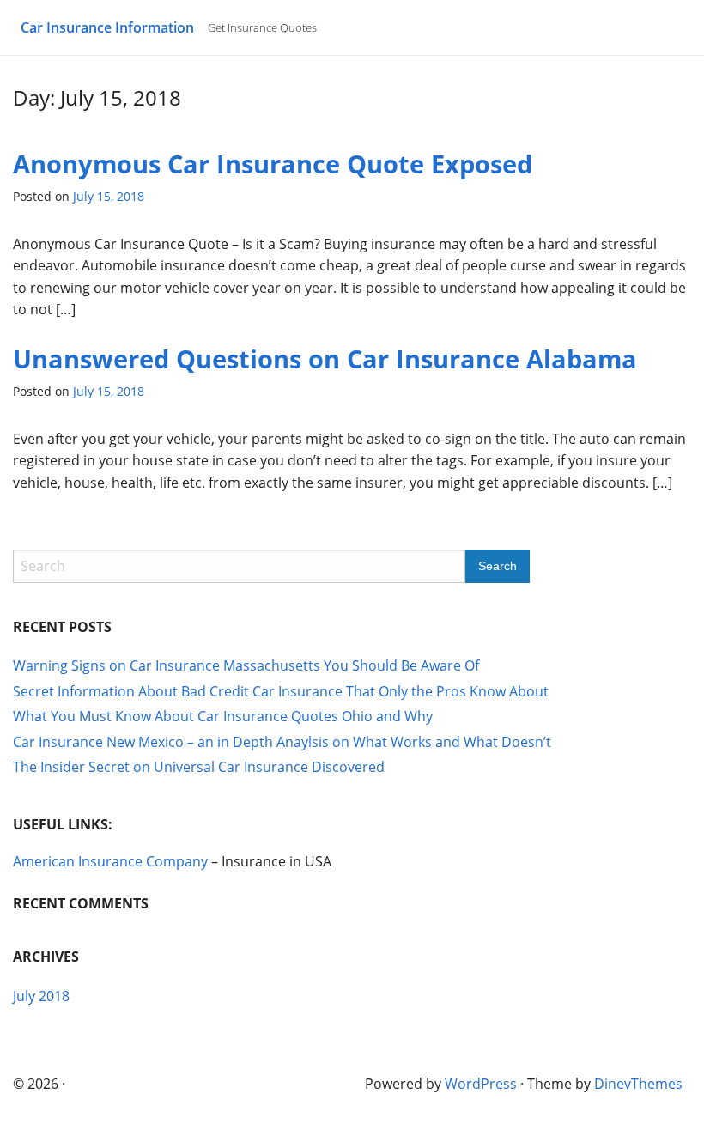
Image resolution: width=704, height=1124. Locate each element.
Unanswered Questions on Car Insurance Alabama (325, 358)
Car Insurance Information (107, 27)
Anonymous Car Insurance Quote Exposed (272, 163)
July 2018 (41, 996)
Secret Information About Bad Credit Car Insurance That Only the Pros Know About (281, 691)
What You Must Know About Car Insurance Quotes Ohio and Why (223, 716)
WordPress (481, 1083)
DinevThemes (638, 1083)
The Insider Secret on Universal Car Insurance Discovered (199, 766)
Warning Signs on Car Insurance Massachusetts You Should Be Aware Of (246, 665)
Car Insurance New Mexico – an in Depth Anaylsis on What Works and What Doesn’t (282, 741)
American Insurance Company (110, 861)
